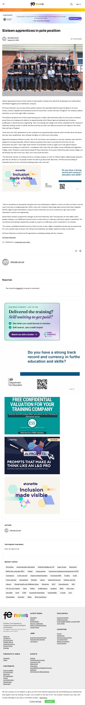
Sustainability (52, 593)
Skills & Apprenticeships (38, 625)
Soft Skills (9, 593)
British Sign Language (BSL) (15, 571)
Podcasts (6, 658)
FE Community (8, 640)
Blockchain (73, 567)
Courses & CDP (35, 662)
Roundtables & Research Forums (41, 668)
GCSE (75, 576)
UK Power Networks (9, 237)
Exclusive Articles (62, 618)
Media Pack (61, 636)
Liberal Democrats (54, 580)
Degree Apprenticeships (39, 576)
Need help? (7, 684)
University (21, 597)
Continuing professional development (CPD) (64, 571)
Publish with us (8, 642)
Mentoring (45, 584)
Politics (32, 588)
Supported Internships (37, 593)
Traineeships (10, 597)
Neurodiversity (64, 584)
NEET (53, 584)
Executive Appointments (38, 638)
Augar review (61, 567)
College (30, 571)
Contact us (7, 638)
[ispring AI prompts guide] (32, 455)
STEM (24, 593)
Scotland (53, 588)
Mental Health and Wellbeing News (26, 584)
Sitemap (6, 648)
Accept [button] (49, 701)
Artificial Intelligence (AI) (46, 567)
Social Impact (34, 627)
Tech (70, 593)
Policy (25, 588)
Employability (34, 622)
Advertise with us (9, 644)
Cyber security (22, 576)
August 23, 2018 (13, 40)
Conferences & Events (37, 660)
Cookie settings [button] (35, 701)
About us (6, 636)
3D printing (9, 567)
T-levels (62, 593)
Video (5, 660)
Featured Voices (62, 620)
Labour (42, 580)
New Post (6, 674)
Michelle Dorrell (13, 38)
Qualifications (42, 588)
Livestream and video (22, 242)
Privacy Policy (8, 646)
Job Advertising (62, 639)
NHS (73, 584)
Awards (32, 658)
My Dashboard (8, 676)
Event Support (61, 643)
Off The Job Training (13, 588)
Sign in (78, 4)
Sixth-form (70, 588)
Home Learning (11, 580)
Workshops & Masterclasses (39, 672)
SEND (62, 588)
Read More (43, 698)
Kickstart (34, 580)
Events (5, 678)
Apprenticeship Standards (25, 567)
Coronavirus (10, 576)
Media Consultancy (63, 641)
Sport (17, 593)
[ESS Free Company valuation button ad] (32, 416)
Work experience (40, 597)
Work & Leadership (36, 624)
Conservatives (40, 571)
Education (33, 618)
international (23, 580)
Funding (67, 576)
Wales (29, 597)
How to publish (8, 670)
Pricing (59, 634)
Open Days (33, 666)
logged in (19, 288)
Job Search (34, 641)
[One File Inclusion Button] (21, 190)
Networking (34, 664)
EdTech (32, 620)
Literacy (8, 584)
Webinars (33, 670)
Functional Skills (55, 576)
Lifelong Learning (69, 580)
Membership (7, 682)
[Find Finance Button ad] (32, 321)
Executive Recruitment (37, 639)
